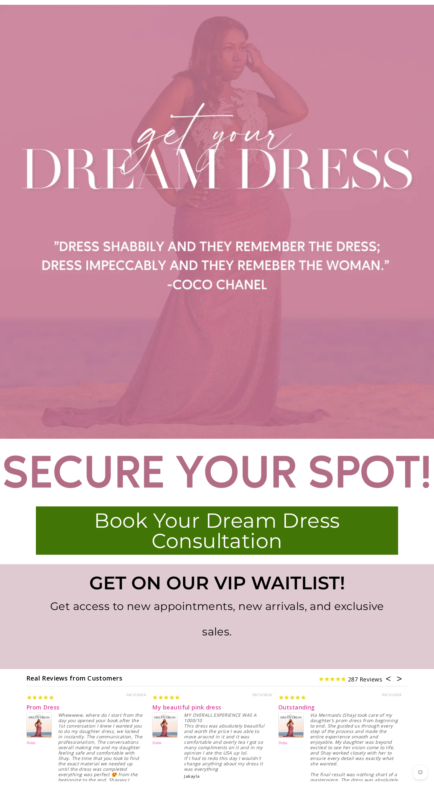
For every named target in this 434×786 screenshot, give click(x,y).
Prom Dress (43, 707)
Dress (31, 743)
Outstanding (296, 707)
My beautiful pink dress (186, 707)
